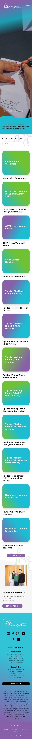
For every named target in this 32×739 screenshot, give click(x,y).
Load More (16, 556)
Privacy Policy (16, 725)
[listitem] (16, 165)
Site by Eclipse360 (16, 735)
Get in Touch (12, 606)
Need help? (16, 683)
